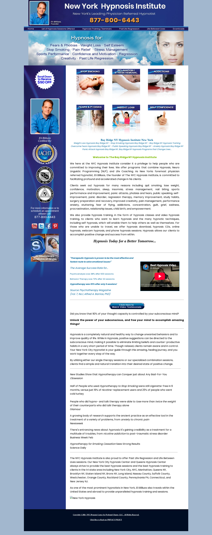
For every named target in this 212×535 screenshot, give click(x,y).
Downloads (178, 28)
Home (31, 28)
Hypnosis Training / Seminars (97, 28)
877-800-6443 (44, 217)
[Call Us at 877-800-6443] (106, 13)
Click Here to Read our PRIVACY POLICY (106, 519)
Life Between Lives (156, 28)
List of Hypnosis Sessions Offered (58, 28)
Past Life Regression (129, 28)
